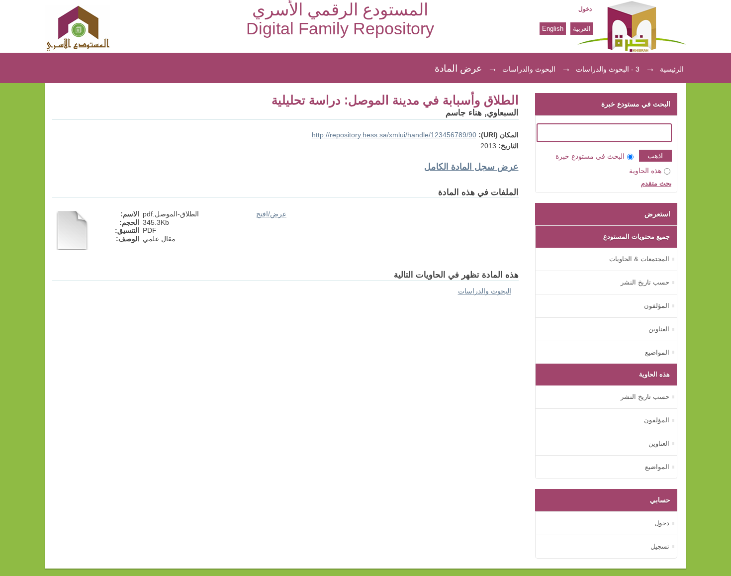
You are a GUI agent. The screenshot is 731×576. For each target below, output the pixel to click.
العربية (582, 28)
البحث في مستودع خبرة (590, 156)
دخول (585, 8)
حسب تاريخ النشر (645, 282)
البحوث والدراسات (528, 69)
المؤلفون (656, 305)
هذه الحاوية (645, 171)
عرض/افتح (271, 214)
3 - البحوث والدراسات (608, 69)
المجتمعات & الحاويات (639, 259)
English (552, 28)
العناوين (658, 329)
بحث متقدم (656, 183)
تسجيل (659, 546)
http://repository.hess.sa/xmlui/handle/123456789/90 (394, 135)
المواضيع (657, 352)
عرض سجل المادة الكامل (471, 167)
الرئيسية (672, 69)
